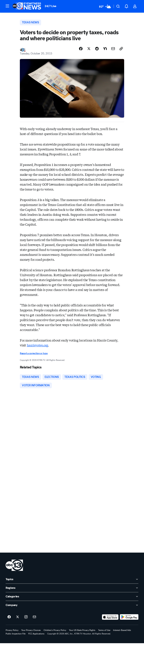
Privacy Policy (12, 630)
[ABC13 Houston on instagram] (26, 617)
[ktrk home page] (14, 565)
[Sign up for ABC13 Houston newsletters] (34, 617)
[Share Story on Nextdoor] (105, 49)
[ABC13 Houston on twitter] (17, 617)
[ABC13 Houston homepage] (26, 6)
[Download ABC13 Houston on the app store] (110, 617)
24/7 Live (50, 6)
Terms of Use (104, 630)
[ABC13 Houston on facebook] (9, 617)
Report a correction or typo (34, 353)
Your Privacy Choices (31, 630)
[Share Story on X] (89, 49)
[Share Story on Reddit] (97, 49)
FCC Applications (36, 634)
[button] (7, 5)
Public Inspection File (15, 634)
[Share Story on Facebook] (81, 49)
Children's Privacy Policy (55, 630)
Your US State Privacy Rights (82, 630)
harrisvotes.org (37, 345)
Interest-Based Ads (122, 630)
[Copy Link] (121, 49)
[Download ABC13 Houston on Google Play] (129, 617)
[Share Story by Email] (113, 49)
